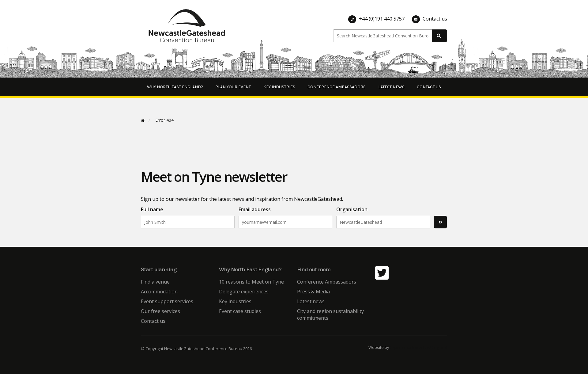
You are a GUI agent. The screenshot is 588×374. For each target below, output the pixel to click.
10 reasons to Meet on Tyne (251, 281)
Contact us (435, 18)
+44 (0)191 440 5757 (382, 18)
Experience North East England (418, 347)
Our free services (160, 311)
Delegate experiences (244, 291)
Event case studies (240, 311)
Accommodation (159, 291)
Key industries (279, 87)
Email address (255, 209)
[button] (575, 8)
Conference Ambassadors (336, 87)
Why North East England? (175, 87)
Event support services (167, 301)
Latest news (391, 87)
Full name (152, 209)
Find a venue (155, 281)
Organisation (352, 209)
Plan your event (233, 87)
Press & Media (313, 291)
